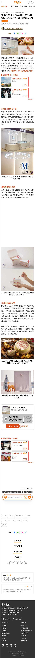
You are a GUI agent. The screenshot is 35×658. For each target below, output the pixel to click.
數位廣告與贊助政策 (26, 630)
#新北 (12, 516)
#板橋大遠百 (20, 516)
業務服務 (23, 623)
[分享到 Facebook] (14, 33)
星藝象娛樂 (24, 641)
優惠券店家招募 (6, 633)
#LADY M (11, 520)
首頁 (2, 12)
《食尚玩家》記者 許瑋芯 (14, 29)
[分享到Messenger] (21, 33)
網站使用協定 (24, 628)
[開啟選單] (2, 2)
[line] (11, 645)
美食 (25, 7)
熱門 (21, 7)
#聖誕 (4, 525)
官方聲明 (23, 638)
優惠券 (11, 7)
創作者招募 (5, 635)
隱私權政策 (24, 625)
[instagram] (15, 645)
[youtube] (7, 645)
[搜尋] (29, 2)
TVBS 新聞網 (21, 655)
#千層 (18, 520)
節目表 (3, 638)
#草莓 (25, 520)
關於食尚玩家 (5, 623)
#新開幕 (4, 516)
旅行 (30, 7)
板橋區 (17, 12)
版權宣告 (4, 641)
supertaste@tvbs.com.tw (15, 610)
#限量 (4, 520)
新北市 (11, 12)
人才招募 (4, 628)
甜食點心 (22, 12)
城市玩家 (4, 7)
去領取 (25, 85)
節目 (16, 7)
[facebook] (3, 645)
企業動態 (4, 630)
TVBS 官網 (13, 655)
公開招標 (23, 635)
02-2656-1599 (14, 615)
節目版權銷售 (24, 633)
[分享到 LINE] (17, 33)
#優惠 (28, 516)
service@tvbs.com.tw (14, 612)
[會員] (32, 2)
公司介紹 (4, 625)
